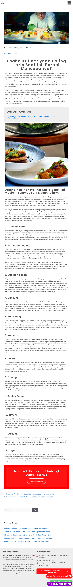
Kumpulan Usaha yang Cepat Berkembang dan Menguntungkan (30, 494)
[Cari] (35, 510)
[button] (69, 3)
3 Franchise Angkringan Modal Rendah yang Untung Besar (26, 528)
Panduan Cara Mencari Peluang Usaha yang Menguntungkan (29, 497)
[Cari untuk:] (18, 510)
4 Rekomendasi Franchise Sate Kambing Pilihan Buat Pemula (27, 541)
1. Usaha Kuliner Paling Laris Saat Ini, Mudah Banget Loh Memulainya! (31, 117)
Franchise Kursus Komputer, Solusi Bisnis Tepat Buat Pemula (27, 532)
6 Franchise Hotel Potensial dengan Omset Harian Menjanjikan (28, 538)
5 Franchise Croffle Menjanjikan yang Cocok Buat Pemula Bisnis (28, 535)
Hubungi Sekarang (36, 481)
